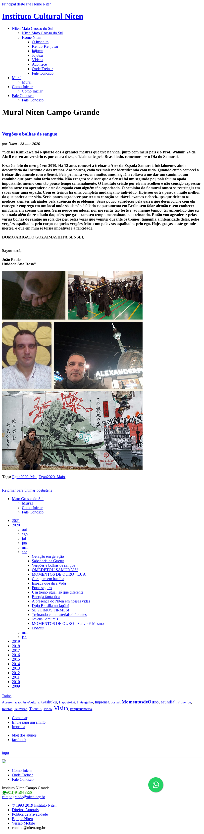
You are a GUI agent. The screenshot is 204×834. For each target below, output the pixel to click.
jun (24, 543)
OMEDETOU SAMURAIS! (55, 570)
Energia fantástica (46, 597)
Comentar (19, 718)
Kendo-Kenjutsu (45, 46)
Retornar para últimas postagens (27, 490)
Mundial (168, 702)
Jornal (115, 702)
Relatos (7, 709)
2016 (16, 655)
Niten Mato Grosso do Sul (32, 28)
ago (25, 534)
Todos (6, 696)
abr (24, 552)
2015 (16, 659)
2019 (16, 641)
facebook (19, 740)
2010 (16, 682)
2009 (16, 686)
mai (25, 547)
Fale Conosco (42, 73)
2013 (16, 668)
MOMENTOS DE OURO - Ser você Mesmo (68, 623)
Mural (16, 78)
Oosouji (38, 628)
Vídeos (37, 60)
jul (24, 538)
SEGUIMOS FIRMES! (50, 610)
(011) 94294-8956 (19, 792)
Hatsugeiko (85, 702)
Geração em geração (48, 556)
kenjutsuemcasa (81, 709)
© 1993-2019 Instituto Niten (34, 805)
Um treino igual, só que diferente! (58, 592)
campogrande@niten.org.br (23, 797)
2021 (16, 520)
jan (24, 637)
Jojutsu (37, 55)
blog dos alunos (24, 735)
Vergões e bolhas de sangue (29, 134)
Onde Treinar (42, 69)
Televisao (20, 709)
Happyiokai (67, 702)
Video (48, 709)
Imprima (18, 727)
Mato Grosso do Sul (28, 499)
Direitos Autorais (25, 810)
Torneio (35, 709)
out (24, 529)
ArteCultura (31, 702)
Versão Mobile (23, 823)
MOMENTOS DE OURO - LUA (59, 574)
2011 (16, 677)
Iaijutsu (37, 51)
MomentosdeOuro (140, 701)
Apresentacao (11, 702)
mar (25, 632)
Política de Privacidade (30, 814)
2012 (16, 673)
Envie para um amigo (29, 722)
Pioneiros (184, 702)
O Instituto (40, 42)
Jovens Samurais (45, 619)
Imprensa (102, 702)
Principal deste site (16, 4)
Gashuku (49, 702)
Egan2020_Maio (52, 477)
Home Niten (41, 4)
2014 (16, 664)
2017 (16, 650)
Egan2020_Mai (24, 477)
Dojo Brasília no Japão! (50, 605)
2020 (16, 525)
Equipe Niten (22, 819)
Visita (61, 708)
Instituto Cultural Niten (42, 16)
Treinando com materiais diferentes (59, 614)
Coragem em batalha (48, 579)
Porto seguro (42, 588)
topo (5, 752)
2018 (16, 646)
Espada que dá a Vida (49, 583)
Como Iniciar (22, 87)
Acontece (39, 64)
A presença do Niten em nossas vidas (61, 601)
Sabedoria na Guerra (48, 561)
